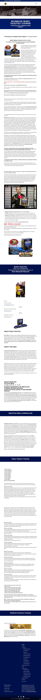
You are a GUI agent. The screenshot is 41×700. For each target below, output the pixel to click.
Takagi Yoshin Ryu (27, 655)
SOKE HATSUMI (27, 671)
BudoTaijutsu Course (25, 665)
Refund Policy (7, 688)
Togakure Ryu (26, 660)
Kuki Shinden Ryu (27, 657)
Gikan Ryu (26, 658)
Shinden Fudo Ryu (27, 653)
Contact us (24, 681)
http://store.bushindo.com (31, 691)
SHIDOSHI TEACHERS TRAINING (10, 623)
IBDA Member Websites (9, 691)
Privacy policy (7, 686)
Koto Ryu (25, 652)
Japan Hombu (26, 669)
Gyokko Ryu (26, 650)
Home (23, 646)
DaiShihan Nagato (27, 676)
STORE (23, 679)
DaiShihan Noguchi (27, 674)
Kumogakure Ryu (27, 663)
